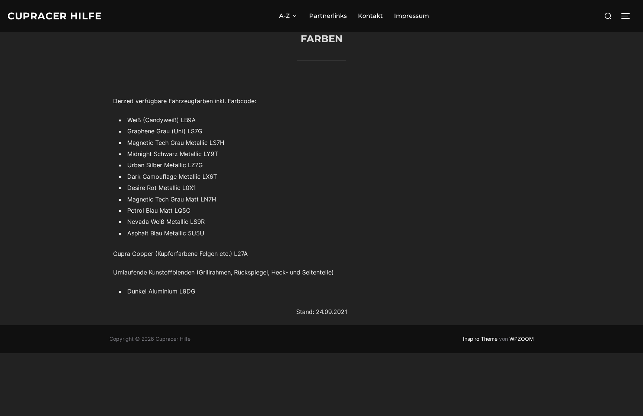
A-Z (284, 15)
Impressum (411, 15)
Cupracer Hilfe (54, 16)
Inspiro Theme (480, 339)
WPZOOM (521, 339)
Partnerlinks (328, 15)
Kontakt (370, 15)
